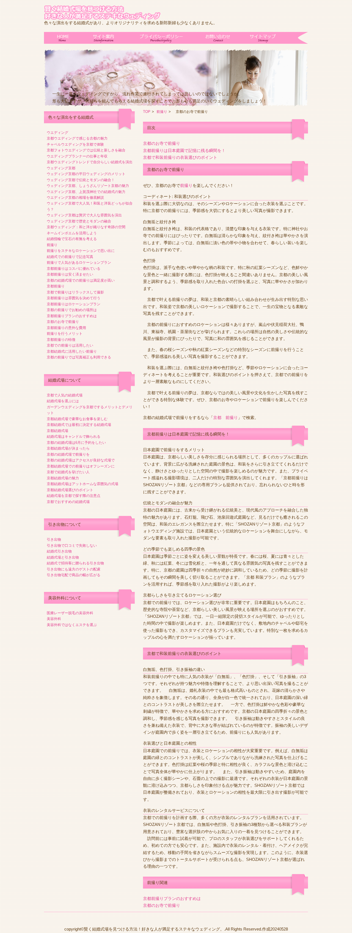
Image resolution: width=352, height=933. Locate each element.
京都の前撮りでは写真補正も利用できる (79, 357)
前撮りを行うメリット (64, 334)
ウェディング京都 (61, 168)
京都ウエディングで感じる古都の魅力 (77, 138)
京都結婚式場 (57, 431)
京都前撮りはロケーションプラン (73, 304)
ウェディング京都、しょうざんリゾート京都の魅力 (88, 186)
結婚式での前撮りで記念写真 (70, 257)
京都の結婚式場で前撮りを (68, 454)
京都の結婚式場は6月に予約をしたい (76, 443)
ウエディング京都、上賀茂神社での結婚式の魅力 (86, 192)
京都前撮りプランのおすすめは (72, 316)
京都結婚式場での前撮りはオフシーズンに (81, 466)
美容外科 (54, 619)
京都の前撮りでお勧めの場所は (72, 310)
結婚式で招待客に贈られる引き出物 (75, 563)
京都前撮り (56, 286)
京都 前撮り (225, 417)
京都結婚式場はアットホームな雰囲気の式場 (82, 484)
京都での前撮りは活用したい (70, 345)
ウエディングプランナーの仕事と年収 (77, 156)
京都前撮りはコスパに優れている (73, 269)
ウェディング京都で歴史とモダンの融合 (79, 221)
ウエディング (57, 133)
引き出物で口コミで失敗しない (72, 546)
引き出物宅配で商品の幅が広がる (73, 575)
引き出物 (54, 540)
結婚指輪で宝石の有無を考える (72, 239)
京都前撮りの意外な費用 (66, 328)
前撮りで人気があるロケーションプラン (79, 263)
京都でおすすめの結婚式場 (68, 502)
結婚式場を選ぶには (63, 401)
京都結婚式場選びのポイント (70, 490)
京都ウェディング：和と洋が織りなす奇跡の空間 (86, 227)
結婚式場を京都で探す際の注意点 (73, 496)
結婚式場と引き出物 (63, 557)
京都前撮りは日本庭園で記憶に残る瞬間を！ (184, 150)
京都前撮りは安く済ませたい (70, 274)
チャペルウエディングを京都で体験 (75, 144)
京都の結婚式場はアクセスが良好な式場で (81, 460)
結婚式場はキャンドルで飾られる (73, 437)
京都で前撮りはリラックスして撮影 (75, 292)
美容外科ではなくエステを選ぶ (72, 625)
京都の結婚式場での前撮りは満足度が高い (81, 280)
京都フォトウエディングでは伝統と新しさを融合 (86, 150)
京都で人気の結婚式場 (64, 395)
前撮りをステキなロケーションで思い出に (81, 251)
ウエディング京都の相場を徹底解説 (75, 198)
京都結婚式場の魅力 (63, 478)
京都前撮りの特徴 (61, 340)
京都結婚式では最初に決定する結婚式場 (79, 425)
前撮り (52, 245)
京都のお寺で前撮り (63, 322)
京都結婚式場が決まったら (68, 448)
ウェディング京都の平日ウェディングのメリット (86, 174)
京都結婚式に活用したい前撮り (72, 351)
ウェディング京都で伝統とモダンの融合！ (81, 180)
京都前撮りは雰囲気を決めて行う (73, 298)
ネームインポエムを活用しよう (72, 233)
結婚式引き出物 (59, 551)
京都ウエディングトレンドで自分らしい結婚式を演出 (90, 162)
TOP (146, 112)
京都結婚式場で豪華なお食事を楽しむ (77, 419)
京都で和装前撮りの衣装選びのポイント (180, 157)
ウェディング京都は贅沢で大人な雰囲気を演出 (84, 215)
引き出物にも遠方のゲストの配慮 (73, 569)
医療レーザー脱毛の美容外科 (70, 613)
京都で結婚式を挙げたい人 (68, 472)
